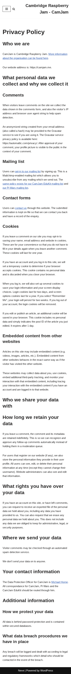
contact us (21, 208)
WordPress (46, 670)
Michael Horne (59, 582)
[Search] (13, 9)
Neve (21, 670)
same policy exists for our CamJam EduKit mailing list (33, 183)
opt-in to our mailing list (28, 171)
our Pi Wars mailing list (15, 187)
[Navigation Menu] (7, 9)
